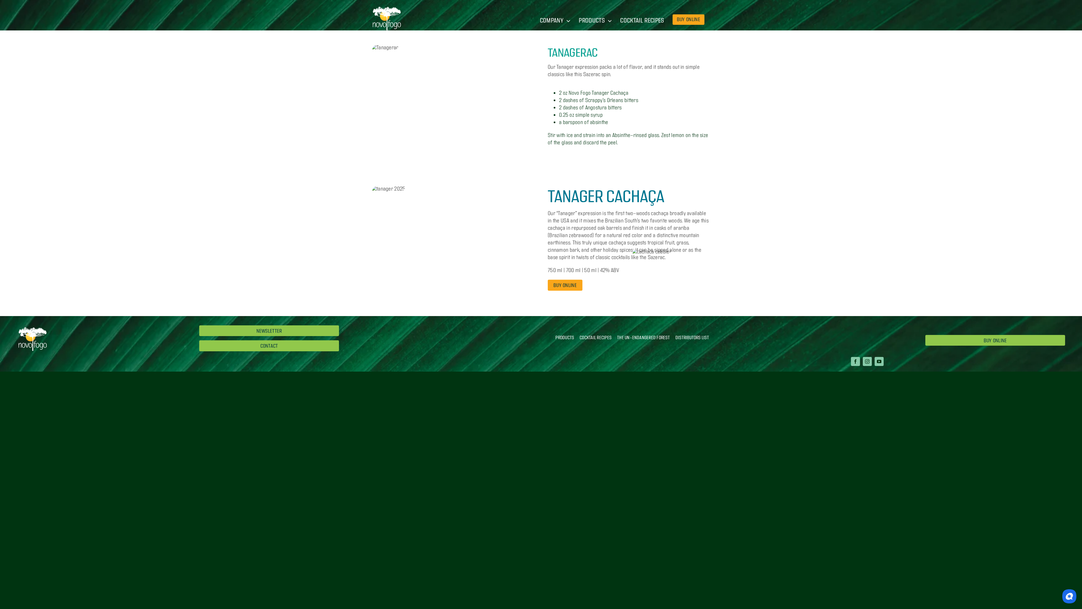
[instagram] (867, 361)
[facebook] (855, 361)
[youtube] (879, 361)
